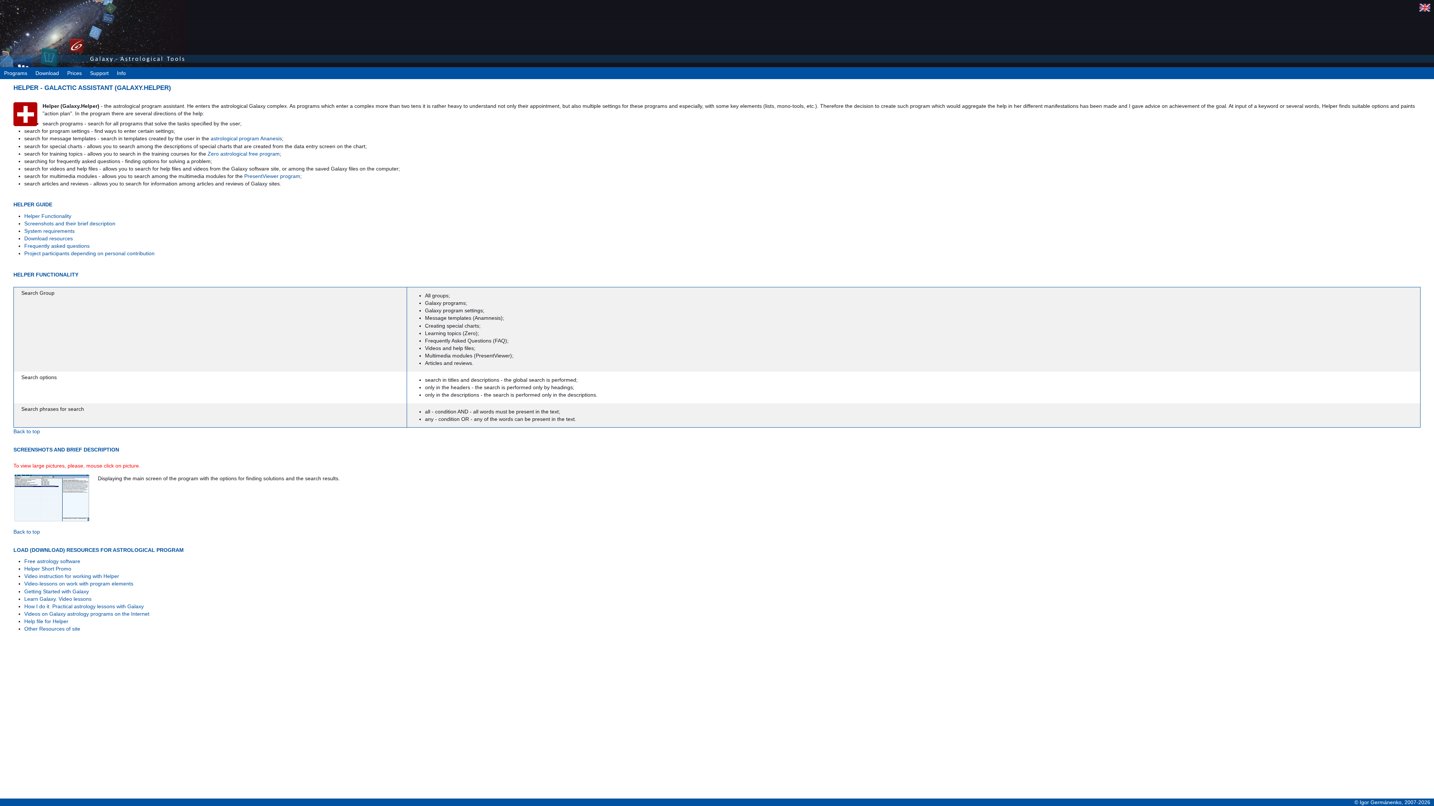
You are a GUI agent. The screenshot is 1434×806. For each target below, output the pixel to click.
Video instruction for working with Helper (71, 576)
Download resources (48, 238)
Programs (15, 73)
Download (47, 73)
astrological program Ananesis (246, 138)
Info (121, 73)
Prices (74, 73)
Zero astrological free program (244, 154)
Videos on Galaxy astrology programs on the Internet (86, 614)
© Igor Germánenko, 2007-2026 (1392, 802)
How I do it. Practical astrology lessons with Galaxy (84, 606)
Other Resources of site (52, 629)
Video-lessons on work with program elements (78, 584)
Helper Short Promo (47, 569)
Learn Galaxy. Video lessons (57, 599)
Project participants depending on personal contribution (89, 253)
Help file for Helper (46, 621)
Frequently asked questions (57, 246)
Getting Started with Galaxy (56, 591)
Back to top (26, 431)
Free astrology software (52, 561)
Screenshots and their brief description (69, 224)
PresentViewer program (272, 176)
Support (99, 73)
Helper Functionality (47, 216)
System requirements (49, 231)
